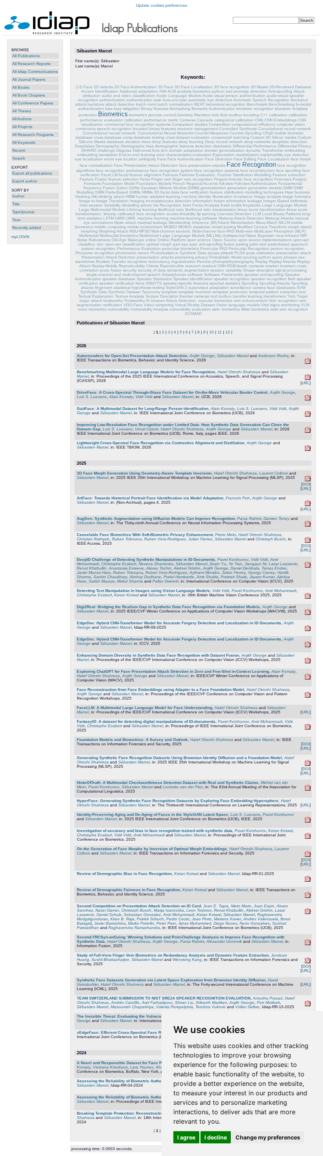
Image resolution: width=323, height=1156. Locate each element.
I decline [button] (215, 1137)
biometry (185, 115)
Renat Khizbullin (91, 568)
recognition (137, 261)
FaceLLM (109, 175)
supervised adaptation (208, 287)
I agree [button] (186, 1137)
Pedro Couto (177, 919)
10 (211, 332)
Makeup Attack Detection (241, 218)
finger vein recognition (193, 179)
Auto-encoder (174, 100)
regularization (183, 261)
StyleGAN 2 (176, 287)
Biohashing (180, 108)
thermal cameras (194, 296)
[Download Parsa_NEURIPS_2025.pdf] (308, 525)
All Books (20, 87)
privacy (201, 257)
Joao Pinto (202, 919)
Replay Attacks (282, 261)
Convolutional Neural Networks (165, 133)
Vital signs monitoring (280, 305)
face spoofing (288, 170)
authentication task (143, 100)
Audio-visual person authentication (233, 95)
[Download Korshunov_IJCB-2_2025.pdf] (308, 728)
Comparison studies (190, 124)
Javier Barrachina (110, 923)
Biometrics (113, 114)
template (169, 292)
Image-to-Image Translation (104, 201)
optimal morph (159, 244)
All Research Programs (33, 134)
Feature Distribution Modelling (244, 175)
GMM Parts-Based (111, 192)
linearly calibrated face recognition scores (141, 214)
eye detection (296, 155)
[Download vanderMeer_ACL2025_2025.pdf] (308, 789)
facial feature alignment (140, 175)
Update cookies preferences (161, 5)
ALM (171, 91)
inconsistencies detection (168, 201)
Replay (261, 261)
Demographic (108, 146)
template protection (230, 292)
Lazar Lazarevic (283, 564)
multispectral (234, 235)
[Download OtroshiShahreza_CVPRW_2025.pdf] (308, 696)
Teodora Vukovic (210, 1007)
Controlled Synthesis (238, 129)
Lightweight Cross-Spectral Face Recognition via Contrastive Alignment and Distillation (160, 443)
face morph (301, 159)
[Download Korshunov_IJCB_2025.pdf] (308, 837)
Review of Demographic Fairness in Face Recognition (128, 890)
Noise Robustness (93, 240)
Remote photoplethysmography (225, 261)
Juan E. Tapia (215, 906)
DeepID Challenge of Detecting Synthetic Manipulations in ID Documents (146, 559)
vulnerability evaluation (190, 309)
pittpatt (227, 253)
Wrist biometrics (255, 309)
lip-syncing (206, 214)
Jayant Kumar (262, 577)
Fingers (220, 179)
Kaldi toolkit (231, 205)
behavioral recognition (226, 104)
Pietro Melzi (225, 534)
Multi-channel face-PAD (213, 231)
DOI (306, 484)
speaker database (119, 279)
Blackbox (202, 115)
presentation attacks (155, 257)
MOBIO (170, 227)
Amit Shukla (207, 577)
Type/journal (23, 212)
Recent (18, 150)
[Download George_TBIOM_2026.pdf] (308, 449)
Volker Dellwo (247, 1007)
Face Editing (245, 159)
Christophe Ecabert (118, 564)
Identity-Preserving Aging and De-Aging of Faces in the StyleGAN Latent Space (152, 814)
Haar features (297, 192)
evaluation (202, 155)
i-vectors (189, 196)
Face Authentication (185, 159)
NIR (303, 235)
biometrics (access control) (152, 115)
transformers (275, 296)
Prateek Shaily (234, 577)
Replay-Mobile (104, 266)
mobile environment (145, 227)
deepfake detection (289, 142)
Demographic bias (137, 146)
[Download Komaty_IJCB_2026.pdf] (308, 415)
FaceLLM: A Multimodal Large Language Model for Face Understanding (144, 708)
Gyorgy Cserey (261, 572)
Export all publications (32, 173)
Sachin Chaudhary (110, 577)
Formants (92, 183)
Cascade (205, 120)
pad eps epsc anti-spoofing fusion (204, 244)
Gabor (122, 188)
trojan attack (91, 300)
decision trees (137, 142)
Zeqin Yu (218, 564)
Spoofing (249, 283)
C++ (264, 115)
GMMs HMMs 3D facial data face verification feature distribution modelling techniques (206, 192)
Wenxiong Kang (187, 959)
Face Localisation (274, 159)
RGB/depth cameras (245, 266)
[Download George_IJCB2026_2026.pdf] (308, 399)
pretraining (184, 257)
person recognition (287, 248)
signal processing (291, 270)
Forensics (282, 179)
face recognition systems (216, 170)
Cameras (188, 120)
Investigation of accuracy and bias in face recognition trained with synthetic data (154, 830)
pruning (250, 257)
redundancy (159, 261)
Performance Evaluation (139, 248)
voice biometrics (92, 309)
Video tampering (159, 305)
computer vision (291, 124)
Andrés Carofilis (125, 1002)
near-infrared (287, 235)
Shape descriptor (258, 270)
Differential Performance (255, 146)
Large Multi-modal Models (102, 209)
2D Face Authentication (135, 87)
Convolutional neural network (284, 129)
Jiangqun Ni (255, 564)
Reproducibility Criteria (139, 266)
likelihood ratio (171, 209)
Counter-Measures (211, 133)
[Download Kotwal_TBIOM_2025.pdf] (308, 896)
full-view (226, 183)
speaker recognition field (273, 279)
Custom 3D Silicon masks (273, 137)
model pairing (224, 227)
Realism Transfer (111, 261)
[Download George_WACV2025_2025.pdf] (308, 613)
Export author (24, 181)
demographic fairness (174, 146)
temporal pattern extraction (273, 292)
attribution (91, 95)
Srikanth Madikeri (211, 1002)
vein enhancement (250, 300)
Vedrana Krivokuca (110, 1067)
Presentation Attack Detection (109, 257)
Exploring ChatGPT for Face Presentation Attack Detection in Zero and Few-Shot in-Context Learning (173, 671)
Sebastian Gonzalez (142, 914)
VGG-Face (133, 305)
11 (219, 332)
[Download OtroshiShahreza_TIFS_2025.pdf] (308, 855)
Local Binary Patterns (281, 214)
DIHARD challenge (98, 150)
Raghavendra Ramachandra (134, 927)
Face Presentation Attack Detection (146, 165)
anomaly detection (250, 91)
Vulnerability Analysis (149, 309)
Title (16, 204)
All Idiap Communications (35, 71)
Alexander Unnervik (224, 941)
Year (16, 220)
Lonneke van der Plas (183, 787)
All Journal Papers (28, 79)
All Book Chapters (28, 95)
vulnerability (118, 309)
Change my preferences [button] (268, 1137)
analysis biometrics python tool (204, 91)
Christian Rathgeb (93, 539)
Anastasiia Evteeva (126, 568)
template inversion (195, 292)
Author (18, 196)
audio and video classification (128, 95)
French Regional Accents (195, 183)
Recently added (26, 227)
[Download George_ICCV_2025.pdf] (308, 662)
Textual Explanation (96, 296)
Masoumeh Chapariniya (132, 1007)
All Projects (22, 127)
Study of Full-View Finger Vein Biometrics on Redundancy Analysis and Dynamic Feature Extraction (173, 955)
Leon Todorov (199, 910)
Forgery (299, 179)
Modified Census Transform (262, 227)
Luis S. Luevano (92, 397)
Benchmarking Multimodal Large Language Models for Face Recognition (146, 372)
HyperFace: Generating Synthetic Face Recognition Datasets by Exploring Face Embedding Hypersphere (177, 801)
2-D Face (84, 87)
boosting (251, 115)
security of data (152, 270)
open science (199, 240)
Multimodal (88, 235)
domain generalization (224, 150)
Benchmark (257, 104)
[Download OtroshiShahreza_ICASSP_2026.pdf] (308, 378)
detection (203, 146)
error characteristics (173, 155)
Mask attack (125, 222)
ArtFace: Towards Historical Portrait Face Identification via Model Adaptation (150, 498)
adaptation (148, 91)
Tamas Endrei (274, 568)
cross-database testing (143, 137)
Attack (299, 91)
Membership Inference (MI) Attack (199, 222)
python (264, 257)
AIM (162, 91)
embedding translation (97, 155)
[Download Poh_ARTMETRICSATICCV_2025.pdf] (308, 505)
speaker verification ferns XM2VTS (130, 283)
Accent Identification (99, 91)
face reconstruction (257, 170)
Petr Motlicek (268, 1002)
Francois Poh (238, 498)
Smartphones (174, 274)
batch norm (146, 104)
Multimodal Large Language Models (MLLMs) (180, 235)
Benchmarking (282, 104)
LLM (257, 214)
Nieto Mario (241, 906)
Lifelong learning (141, 209)
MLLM (284, 222)
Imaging (137, 201)
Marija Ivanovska (169, 910)
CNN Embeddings (280, 120)
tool (213, 296)
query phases (284, 257)
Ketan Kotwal (126, 595)
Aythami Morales (204, 572)
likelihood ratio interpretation (210, 209)
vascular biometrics (215, 300)
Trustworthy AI (137, 300)
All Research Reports (31, 63)
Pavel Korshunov (233, 559)
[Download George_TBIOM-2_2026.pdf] (308, 362)
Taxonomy (151, 292)
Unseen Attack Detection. (174, 300)
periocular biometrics (180, 248)
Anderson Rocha (273, 356)
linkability (188, 214)
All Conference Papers (32, 103)
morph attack (300, 227)
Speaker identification (193, 279)
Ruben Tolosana (127, 539)
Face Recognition (251, 164)
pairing (242, 244)
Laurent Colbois (273, 473)
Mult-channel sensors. (171, 231)
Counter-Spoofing (245, 133)
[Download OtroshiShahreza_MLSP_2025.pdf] (308, 764)
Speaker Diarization (154, 279)
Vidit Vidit (144, 397)
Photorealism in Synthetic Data (178, 253)
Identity (204, 196)
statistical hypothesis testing (139, 287)
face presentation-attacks (202, 165)
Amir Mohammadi (280, 590)
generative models (265, 188)
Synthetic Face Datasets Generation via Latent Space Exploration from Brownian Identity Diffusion (171, 980)
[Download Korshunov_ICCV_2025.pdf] (308, 566)
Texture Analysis (129, 296)
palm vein (258, 244)
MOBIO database (194, 227)
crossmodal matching (230, 137)
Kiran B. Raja (122, 919)
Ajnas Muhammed (194, 923)
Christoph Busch (271, 539)
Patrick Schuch (150, 919)
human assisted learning (158, 196)
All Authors (22, 119)
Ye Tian (235, 564)
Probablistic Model (225, 257)
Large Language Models (284, 205)
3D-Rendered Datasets (290, 87)
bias (109, 108)
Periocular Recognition (248, 248)
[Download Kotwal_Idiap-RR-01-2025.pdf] (308, 880)
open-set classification (125, 244)
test (302, 292)
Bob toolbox (231, 115)
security (130, 270)
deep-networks (257, 142)
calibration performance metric (151, 120)
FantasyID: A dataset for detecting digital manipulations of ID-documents (146, 721)
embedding (295, 150)
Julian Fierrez (200, 539)
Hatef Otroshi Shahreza (238, 372)
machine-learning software (193, 218)
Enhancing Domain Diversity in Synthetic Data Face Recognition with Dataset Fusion (158, 655)
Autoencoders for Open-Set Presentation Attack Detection (132, 356)
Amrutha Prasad (267, 998)
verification (112, 305)
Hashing (82, 196)
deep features (164, 142)
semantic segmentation (188, 270)
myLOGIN (20, 237)
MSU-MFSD (139, 231)
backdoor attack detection (111, 104)
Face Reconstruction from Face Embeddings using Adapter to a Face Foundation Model (160, 689)
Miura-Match (267, 222)
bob (215, 115)
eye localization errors (94, 159)
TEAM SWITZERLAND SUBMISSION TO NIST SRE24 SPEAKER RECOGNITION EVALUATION (164, 998)
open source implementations (264, 240)
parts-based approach (288, 244)
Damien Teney (277, 518)
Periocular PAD (213, 248)
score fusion (111, 270)
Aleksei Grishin (187, 568)
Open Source (224, 240)
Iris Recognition (167, 205)
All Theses (21, 111)
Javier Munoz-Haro (94, 572)
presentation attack (293, 253)
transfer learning (247, 296)
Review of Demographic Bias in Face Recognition (124, 873)
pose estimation (260, 253)
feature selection (123, 179)
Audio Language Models (178, 95)
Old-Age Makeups (127, 240)
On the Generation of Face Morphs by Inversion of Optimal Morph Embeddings (152, 849)
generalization (213, 188)
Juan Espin (264, 906)
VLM (305, 305)
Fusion (109, 188)
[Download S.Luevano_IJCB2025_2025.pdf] (308, 821)
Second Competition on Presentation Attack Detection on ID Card (139, 906)
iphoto (146, 205)
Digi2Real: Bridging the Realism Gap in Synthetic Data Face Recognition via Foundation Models (168, 607)
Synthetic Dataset (124, 292)
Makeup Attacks (279, 218)
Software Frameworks (223, 274)
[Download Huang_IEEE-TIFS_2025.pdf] (308, 962)
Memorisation (242, 222)
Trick (291, 296)
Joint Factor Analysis (200, 205)
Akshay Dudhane (145, 577)
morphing (89, 231)
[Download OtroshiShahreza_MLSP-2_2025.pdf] (308, 480)
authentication (112, 100)
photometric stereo (132, 253)
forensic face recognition (250, 179)
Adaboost (128, 91)
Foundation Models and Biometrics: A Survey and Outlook (132, 739)
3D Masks (259, 87)
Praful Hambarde (178, 577)
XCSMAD (193, 313)
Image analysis (267, 196)
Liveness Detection (234, 214)
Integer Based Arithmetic (285, 201)
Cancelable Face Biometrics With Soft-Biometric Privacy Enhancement (145, 534)
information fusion (209, 201)
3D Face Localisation (193, 87)
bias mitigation (127, 108)
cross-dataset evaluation (187, 137)
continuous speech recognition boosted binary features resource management (147, 129)
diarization (222, 146)
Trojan (302, 296)
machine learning (153, 218)
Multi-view (244, 231)
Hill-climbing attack (107, 196)
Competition (219, 124)
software (195, 274)
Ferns (145, 179)
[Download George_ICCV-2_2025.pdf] (308, 646)
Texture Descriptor (161, 296)
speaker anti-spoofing (264, 274)
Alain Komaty (121, 397)
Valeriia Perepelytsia (174, 1007)
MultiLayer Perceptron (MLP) (280, 231)
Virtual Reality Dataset (195, 305)
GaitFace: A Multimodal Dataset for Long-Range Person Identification (142, 408)
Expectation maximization (236, 155)
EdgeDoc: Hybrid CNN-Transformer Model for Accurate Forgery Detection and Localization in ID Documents (179, 623)
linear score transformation (262, 209)
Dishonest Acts (146, 150)
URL (306, 383)
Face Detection (218, 159)
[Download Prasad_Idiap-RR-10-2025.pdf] (308, 1005)
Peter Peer (166, 923)
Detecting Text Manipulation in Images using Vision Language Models (143, 590)
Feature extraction (289, 175)
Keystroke (252, 205)
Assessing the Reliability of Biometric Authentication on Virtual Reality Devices (153, 1081)
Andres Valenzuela (260, 919)
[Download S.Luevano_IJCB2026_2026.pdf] (308, 431)
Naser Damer (107, 910)
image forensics (296, 196)
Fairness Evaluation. (197, 175)
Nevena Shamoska (156, 564)
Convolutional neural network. (110, 133)
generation (237, 188)
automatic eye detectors (210, 100)
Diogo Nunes (225, 923)
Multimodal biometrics (119, 235)
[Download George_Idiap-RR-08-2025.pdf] (308, 629)
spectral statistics (225, 283)
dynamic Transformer (265, 150)
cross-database (108, 137)
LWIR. (131, 218)
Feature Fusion (93, 179)
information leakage (244, 201)
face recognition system (171, 170)
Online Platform (172, 240)
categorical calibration (234, 120)
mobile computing (110, 227)
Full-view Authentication (255, 183)
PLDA (239, 253)
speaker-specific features (185, 283)
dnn (164, 150)
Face (161, 159)
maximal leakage (152, 222)
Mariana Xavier (227, 919)
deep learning (191, 142)
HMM (130, 196)
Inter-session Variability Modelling (109, 205)
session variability (226, 270)
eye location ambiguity (135, 159)
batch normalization (175, 104)
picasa (213, 253)
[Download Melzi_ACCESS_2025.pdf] (308, 541)
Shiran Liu (184, 1002)
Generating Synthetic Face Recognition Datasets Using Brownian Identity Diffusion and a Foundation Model (179, 758)
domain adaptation (186, 150)
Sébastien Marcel (233, 356)
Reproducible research (180, 266)
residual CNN (214, 266)
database (115, 142)
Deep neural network (224, 142)
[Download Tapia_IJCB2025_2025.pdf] (308, 912)
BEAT (199, 104)
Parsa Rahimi (249, 518)
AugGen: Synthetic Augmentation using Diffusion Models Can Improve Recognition (156, 518)
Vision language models (238, 305)
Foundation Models (153, 183)
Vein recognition (283, 300)
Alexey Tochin (158, 568)
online (150, 240)
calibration (278, 115)
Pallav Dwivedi (165, 581)
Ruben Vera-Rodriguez (165, 539)
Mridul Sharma (130, 581)
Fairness (170, 175)
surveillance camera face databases (262, 287)
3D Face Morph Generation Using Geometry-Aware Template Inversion (144, 473)
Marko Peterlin (141, 923)
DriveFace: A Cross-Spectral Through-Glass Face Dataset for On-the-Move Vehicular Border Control (172, 392)
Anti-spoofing (280, 91)
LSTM (108, 218)
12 (227, 332)
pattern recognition (99, 248)
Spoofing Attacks (274, 283)
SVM (301, 287)
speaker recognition (232, 279)
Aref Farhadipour (157, 1002)
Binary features (155, 108)
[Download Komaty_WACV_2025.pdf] (308, 678)
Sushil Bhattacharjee (110, 959)
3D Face (165, 87)
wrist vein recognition (289, 309)
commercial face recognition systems (137, 124)
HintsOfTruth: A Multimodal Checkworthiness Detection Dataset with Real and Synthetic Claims (167, 782)
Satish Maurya (102, 581)
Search (18, 158)
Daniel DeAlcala (244, 568)
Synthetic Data (93, 292)
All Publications (26, 56)
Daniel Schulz (109, 914)
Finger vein (161, 179)
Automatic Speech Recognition (261, 100)
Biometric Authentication (213, 108)
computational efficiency (253, 124)
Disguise (124, 150)
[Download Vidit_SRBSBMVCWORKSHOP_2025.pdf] (308, 597)
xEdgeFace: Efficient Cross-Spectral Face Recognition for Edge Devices (146, 1032)
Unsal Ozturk (146, 429)
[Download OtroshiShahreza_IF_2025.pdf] (308, 944)
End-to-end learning (137, 155)
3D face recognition (231, 87)
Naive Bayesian (260, 235)
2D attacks (103, 87)
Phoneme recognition (94, 253)
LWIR (119, 218)
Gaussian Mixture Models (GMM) (170, 188)
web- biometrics (226, 309)
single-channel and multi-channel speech (123, 274)
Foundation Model (118, 183)
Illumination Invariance (232, 196)
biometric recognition (255, 108)
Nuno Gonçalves (254, 923)
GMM (287, 188)
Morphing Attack (113, 231)
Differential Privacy (294, 146)
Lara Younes (141, 1067)
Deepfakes (85, 146)
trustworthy (113, 300)
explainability (271, 155)
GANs (134, 188)
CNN (259, 120)
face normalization (96, 165)
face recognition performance (122, 170)
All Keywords (23, 142)
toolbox (225, 296)
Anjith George (202, 356)
